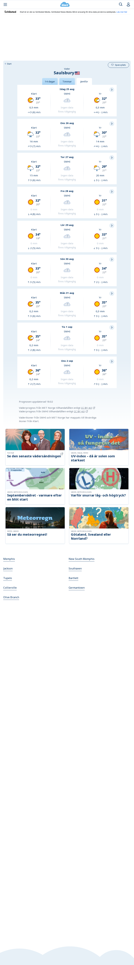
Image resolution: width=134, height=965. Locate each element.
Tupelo (7, 578)
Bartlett (73, 578)
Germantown (77, 587)
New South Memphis (81, 559)
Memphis (9, 559)
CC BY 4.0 (86, 407)
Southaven (75, 568)
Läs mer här (122, 11)
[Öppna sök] (120, 4)
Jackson (8, 568)
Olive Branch (11, 597)
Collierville (10, 587)
